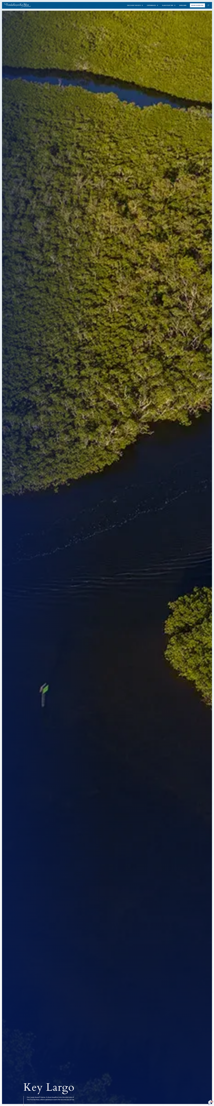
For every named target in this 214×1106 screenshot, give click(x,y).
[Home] (17, 5)
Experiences (151, 5)
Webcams (182, 5)
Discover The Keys (134, 5)
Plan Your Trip (167, 5)
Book (197, 5)
